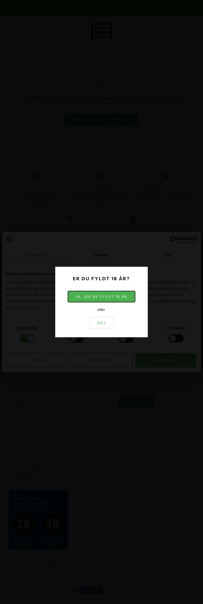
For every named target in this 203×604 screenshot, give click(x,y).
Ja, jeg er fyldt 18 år (101, 296)
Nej (101, 323)
